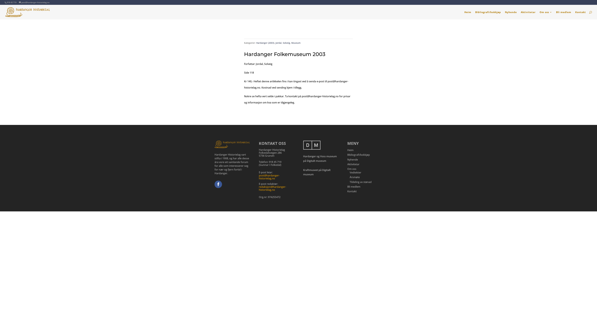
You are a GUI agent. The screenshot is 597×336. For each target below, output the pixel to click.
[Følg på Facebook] (218, 184)
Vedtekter (355, 172)
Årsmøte (355, 177)
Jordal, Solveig (282, 42)
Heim (467, 12)
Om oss (544, 12)
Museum (296, 42)
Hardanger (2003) (265, 42)
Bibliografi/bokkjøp (488, 12)
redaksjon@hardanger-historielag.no (272, 188)
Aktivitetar (528, 12)
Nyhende (511, 12)
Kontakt (580, 12)
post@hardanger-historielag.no (269, 177)
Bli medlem (563, 12)
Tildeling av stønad (361, 182)
